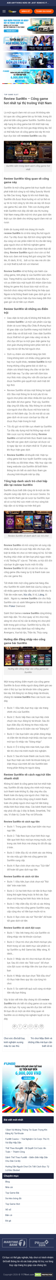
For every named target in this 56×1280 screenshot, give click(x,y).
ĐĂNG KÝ (26, 11)
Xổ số (8, 1209)
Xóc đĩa (27, 594)
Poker (12, 606)
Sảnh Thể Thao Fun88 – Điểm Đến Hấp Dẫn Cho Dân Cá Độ (26, 1159)
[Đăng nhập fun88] (28, 77)
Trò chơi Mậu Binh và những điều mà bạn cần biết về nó (40, 1042)
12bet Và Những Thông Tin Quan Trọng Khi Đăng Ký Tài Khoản (26, 1131)
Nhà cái (9, 1187)
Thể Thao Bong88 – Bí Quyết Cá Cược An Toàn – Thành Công (25, 1150)
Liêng (41, 594)
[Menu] (4, 11)
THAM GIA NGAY (44, 11)
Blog (7, 1181)
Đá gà (8, 1220)
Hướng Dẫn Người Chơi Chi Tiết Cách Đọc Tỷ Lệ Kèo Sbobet (27, 1168)
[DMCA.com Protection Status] (44, 1274)
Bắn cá (8, 1215)
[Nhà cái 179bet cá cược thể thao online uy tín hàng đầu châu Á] (12, 11)
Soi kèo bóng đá (13, 1198)
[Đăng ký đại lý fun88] (28, 26)
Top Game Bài (12, 1192)
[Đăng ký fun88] (28, 1087)
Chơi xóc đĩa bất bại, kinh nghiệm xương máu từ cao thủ (14, 1042)
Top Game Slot (11, 95)
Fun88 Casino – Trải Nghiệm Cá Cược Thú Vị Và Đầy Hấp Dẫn (27, 1141)
